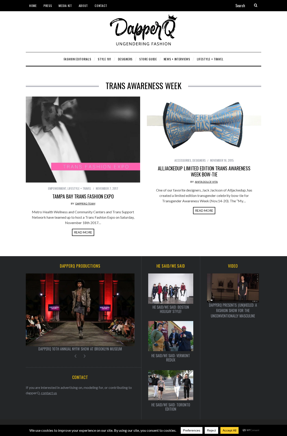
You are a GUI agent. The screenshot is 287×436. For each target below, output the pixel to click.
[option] (80, 312)
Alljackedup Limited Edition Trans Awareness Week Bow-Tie (204, 171)
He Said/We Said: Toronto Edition (170, 407)
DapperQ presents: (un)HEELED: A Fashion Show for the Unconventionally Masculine (233, 310)
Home (33, 5)
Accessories (182, 160)
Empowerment (57, 188)
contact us (49, 393)
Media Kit (65, 5)
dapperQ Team (85, 203)
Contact (101, 5)
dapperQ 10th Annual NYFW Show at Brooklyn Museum (80, 349)
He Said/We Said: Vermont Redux (170, 358)
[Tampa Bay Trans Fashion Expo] (83, 140)
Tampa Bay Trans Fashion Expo (83, 196)
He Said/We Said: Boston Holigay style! (170, 309)
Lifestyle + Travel (79, 188)
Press (47, 5)
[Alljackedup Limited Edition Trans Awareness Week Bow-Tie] (204, 125)
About (83, 5)
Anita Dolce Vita (206, 181)
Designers (199, 160)
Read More (83, 232)
